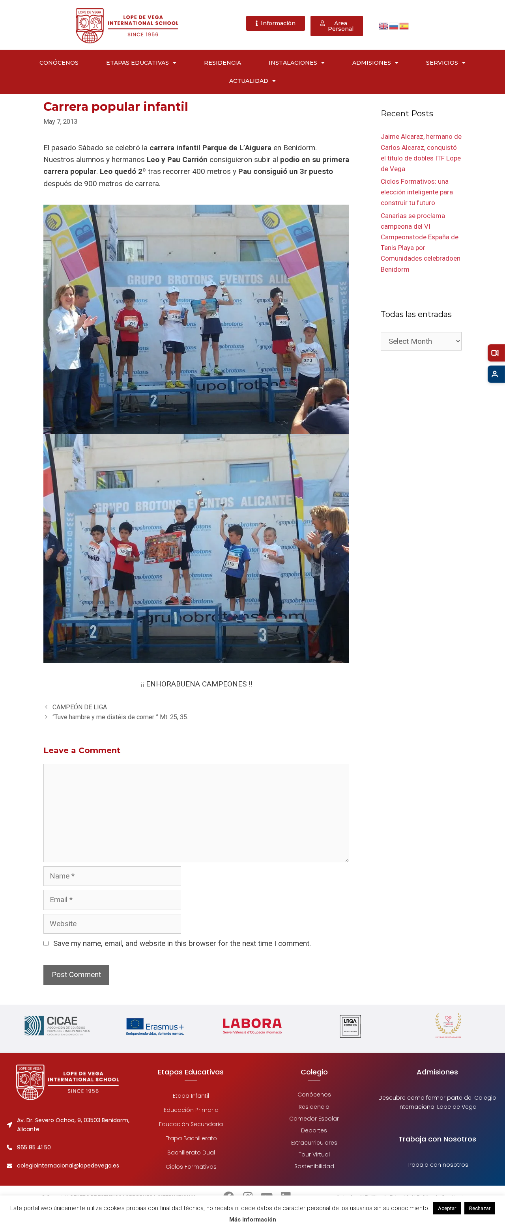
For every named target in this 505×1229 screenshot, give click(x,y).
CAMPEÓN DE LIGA (79, 707)
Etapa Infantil (191, 1096)
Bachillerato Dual (191, 1152)
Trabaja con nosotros (437, 1165)
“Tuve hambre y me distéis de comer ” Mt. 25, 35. (120, 717)
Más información (252, 1219)
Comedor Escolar (314, 1119)
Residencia (222, 62)
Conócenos (59, 62)
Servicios (442, 62)
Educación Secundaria (191, 1124)
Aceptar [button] (447, 1208)
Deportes (314, 1131)
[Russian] (394, 25)
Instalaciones (293, 62)
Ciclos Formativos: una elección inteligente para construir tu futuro (417, 192)
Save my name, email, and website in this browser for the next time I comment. (182, 943)
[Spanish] (404, 25)
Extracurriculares (314, 1143)
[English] (384, 25)
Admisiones (371, 62)
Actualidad (248, 80)
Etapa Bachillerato (191, 1138)
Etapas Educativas (137, 62)
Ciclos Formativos (190, 1167)
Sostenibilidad (314, 1167)
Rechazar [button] (479, 1208)
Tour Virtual (314, 1154)
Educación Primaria (190, 1110)
